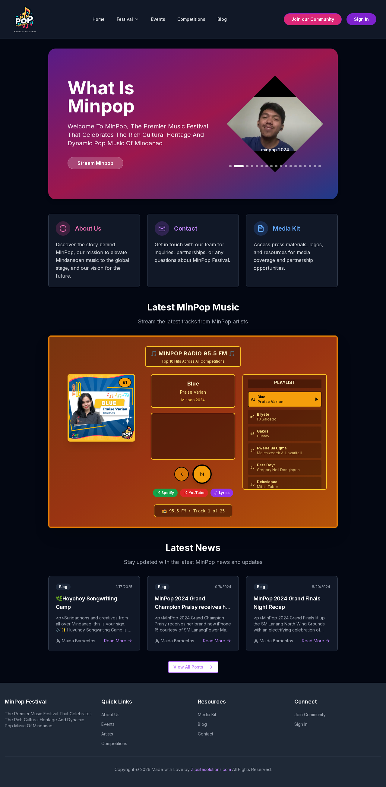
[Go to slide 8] (266, 166)
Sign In (361, 19)
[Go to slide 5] (252, 166)
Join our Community (312, 19)
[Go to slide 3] (239, 166)
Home (99, 19)
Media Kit (207, 714)
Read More (115, 640)
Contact (205, 733)
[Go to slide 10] (276, 166)
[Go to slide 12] (286, 166)
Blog (222, 19)
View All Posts (188, 666)
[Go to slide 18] (315, 166)
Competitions (191, 19)
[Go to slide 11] (281, 166)
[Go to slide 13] (291, 166)
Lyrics (224, 492)
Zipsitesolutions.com (211, 769)
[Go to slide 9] (271, 166)
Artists (107, 733)
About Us (110, 714)
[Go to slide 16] (305, 166)
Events (158, 19)
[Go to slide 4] (247, 166)
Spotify (167, 492)
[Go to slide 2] (230, 166)
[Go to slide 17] (310, 166)
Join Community (310, 714)
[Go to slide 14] (295, 166)
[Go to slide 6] (257, 166)
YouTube (196, 492)
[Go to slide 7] (262, 166)
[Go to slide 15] (300, 166)
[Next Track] (202, 474)
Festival (125, 19)
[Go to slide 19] (319, 166)
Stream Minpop (95, 163)
